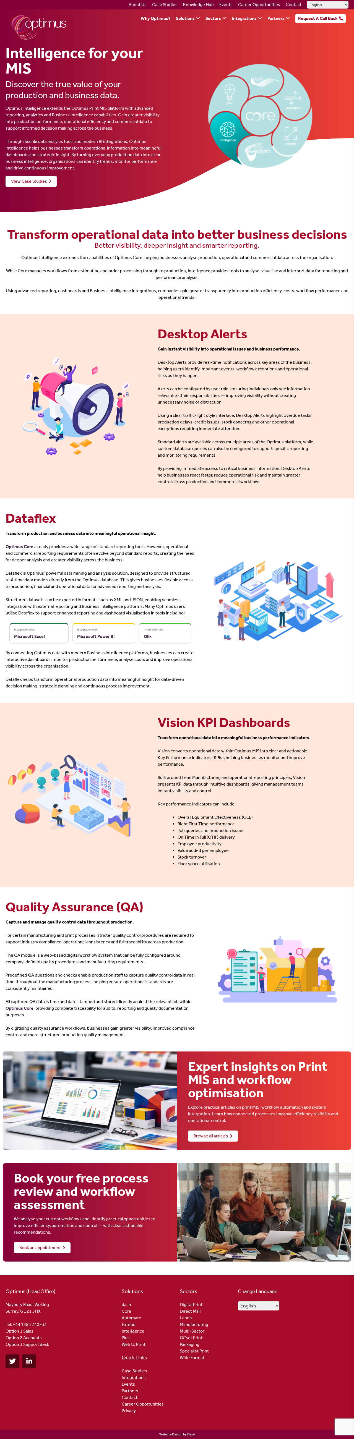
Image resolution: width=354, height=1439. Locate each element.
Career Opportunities (259, 4)
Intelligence (133, 1331)
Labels (186, 1317)
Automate (131, 1317)
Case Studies (165, 4)
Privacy (129, 1410)
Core (126, 1311)
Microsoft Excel (29, 636)
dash (126, 1304)
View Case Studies (30, 181)
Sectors (213, 18)
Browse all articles (212, 1136)
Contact (293, 4)
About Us (138, 4)
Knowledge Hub (198, 4)
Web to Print (133, 1344)
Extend (129, 1324)
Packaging (189, 1344)
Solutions (185, 18)
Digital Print (191, 1304)
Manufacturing (194, 1324)
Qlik (148, 636)
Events (226, 4)
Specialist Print (194, 1351)
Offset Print (191, 1337)
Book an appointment (41, 1247)
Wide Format (192, 1357)
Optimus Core (19, 546)
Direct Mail (190, 1311)
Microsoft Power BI (96, 636)
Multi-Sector (192, 1331)
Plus (126, 1337)
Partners (276, 18)
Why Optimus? (155, 18)
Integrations (244, 18)
